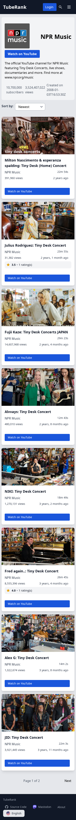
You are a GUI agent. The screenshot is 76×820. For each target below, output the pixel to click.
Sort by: (7, 106)
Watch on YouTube (22, 54)
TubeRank (9, 799)
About (61, 807)
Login (49, 7)
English (16, 813)
